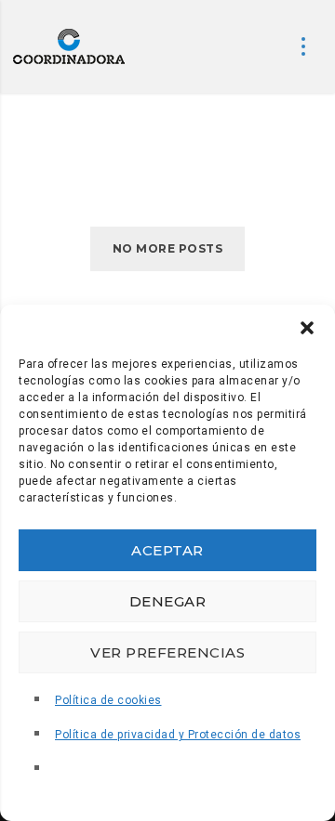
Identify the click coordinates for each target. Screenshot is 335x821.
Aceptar (167, 550)
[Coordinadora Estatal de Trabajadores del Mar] (69, 46)
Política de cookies (108, 700)
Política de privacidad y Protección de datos (178, 734)
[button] (307, 328)
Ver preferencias (167, 652)
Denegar (168, 601)
